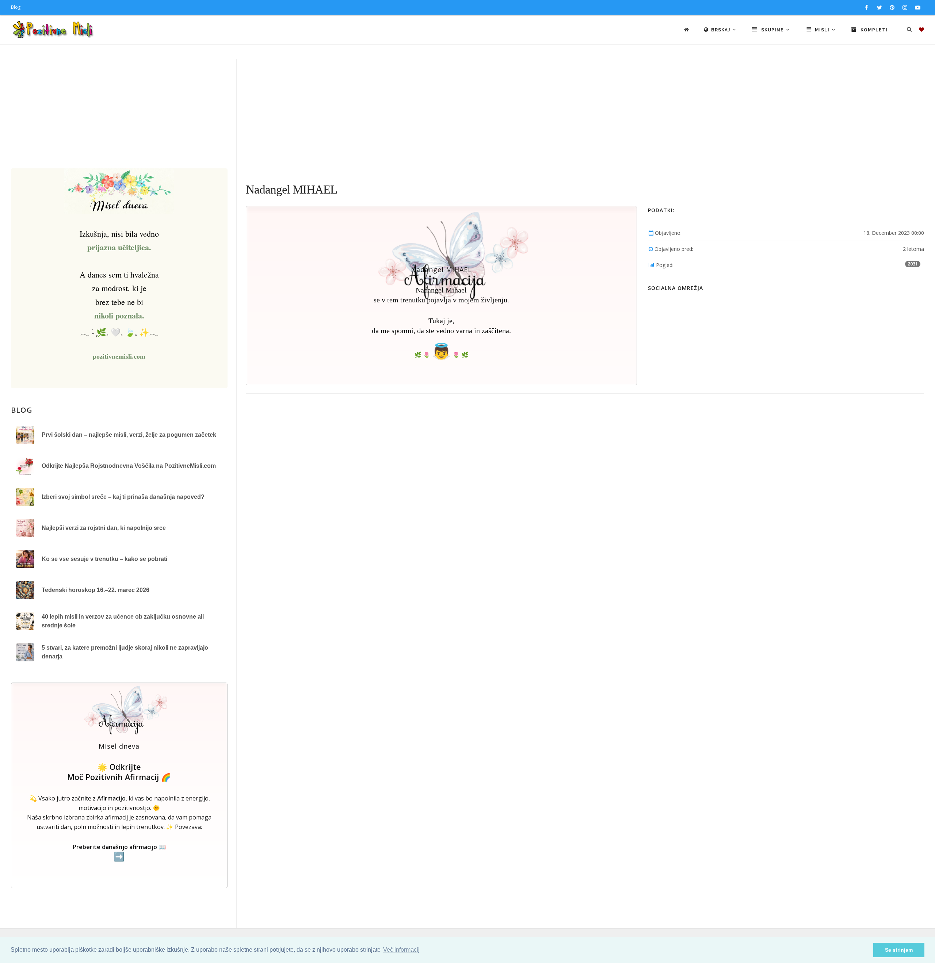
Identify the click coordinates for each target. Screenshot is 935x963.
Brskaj (721, 30)
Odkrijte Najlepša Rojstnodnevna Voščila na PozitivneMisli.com (129, 466)
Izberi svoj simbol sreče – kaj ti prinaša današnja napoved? (123, 497)
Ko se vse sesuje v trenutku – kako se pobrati (104, 559)
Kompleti (873, 30)
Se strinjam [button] (899, 950)
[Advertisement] (467, 113)
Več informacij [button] (401, 950)
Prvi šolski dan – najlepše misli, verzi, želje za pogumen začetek (129, 435)
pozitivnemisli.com (119, 356)
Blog (15, 7)
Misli (822, 30)
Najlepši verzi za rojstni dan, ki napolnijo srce (104, 528)
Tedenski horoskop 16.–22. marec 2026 (95, 590)
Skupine (772, 30)
